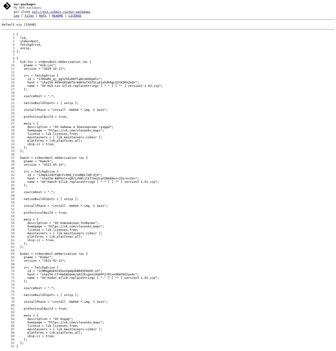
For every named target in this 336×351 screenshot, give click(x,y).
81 (8, 308)
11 (8, 68)
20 (8, 99)
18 (8, 92)
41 (8, 171)
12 (8, 72)
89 (8, 336)
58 (8, 229)
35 (8, 151)
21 (8, 103)
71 (8, 274)
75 (8, 288)
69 (8, 267)
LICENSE (75, 15)
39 (8, 164)
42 (8, 175)
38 (8, 161)
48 (8, 195)
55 (8, 219)
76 (8, 291)
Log (16, 15)
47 (8, 192)
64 (8, 250)
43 (8, 178)
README (57, 15)
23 (8, 110)
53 (8, 212)
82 (8, 312)
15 (8, 82)
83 (8, 315)
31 (8, 137)
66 (8, 257)
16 (8, 86)
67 (8, 260)
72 (8, 277)
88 (8, 332)
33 (8, 144)
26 (8, 120)
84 (8, 319)
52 (8, 209)
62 (8, 243)
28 (8, 127)
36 (8, 154)
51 (8, 205)
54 (8, 216)
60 (8, 236)
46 (8, 188)
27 (8, 123)
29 (8, 130)
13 (8, 75)
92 (8, 346)
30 (8, 134)
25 (8, 116)
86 (8, 325)
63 (8, 247)
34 (8, 147)
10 (8, 65)
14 (8, 79)
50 (8, 202)
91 (8, 343)
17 (8, 89)
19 (8, 96)
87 (8, 329)
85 (8, 322)
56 (8, 223)
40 (8, 168)
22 (8, 106)
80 (8, 305)
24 (8, 113)
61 (8, 240)
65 (8, 253)
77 (8, 295)
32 (8, 140)
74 (8, 284)
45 (8, 185)
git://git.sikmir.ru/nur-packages (61, 11)
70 (8, 271)
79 (8, 301)
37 (8, 158)
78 (8, 298)
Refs (43, 15)
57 (8, 226)
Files (29, 15)
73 (8, 281)
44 (8, 181)
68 (8, 264)
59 (8, 233)
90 (8, 339)
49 (8, 199)
